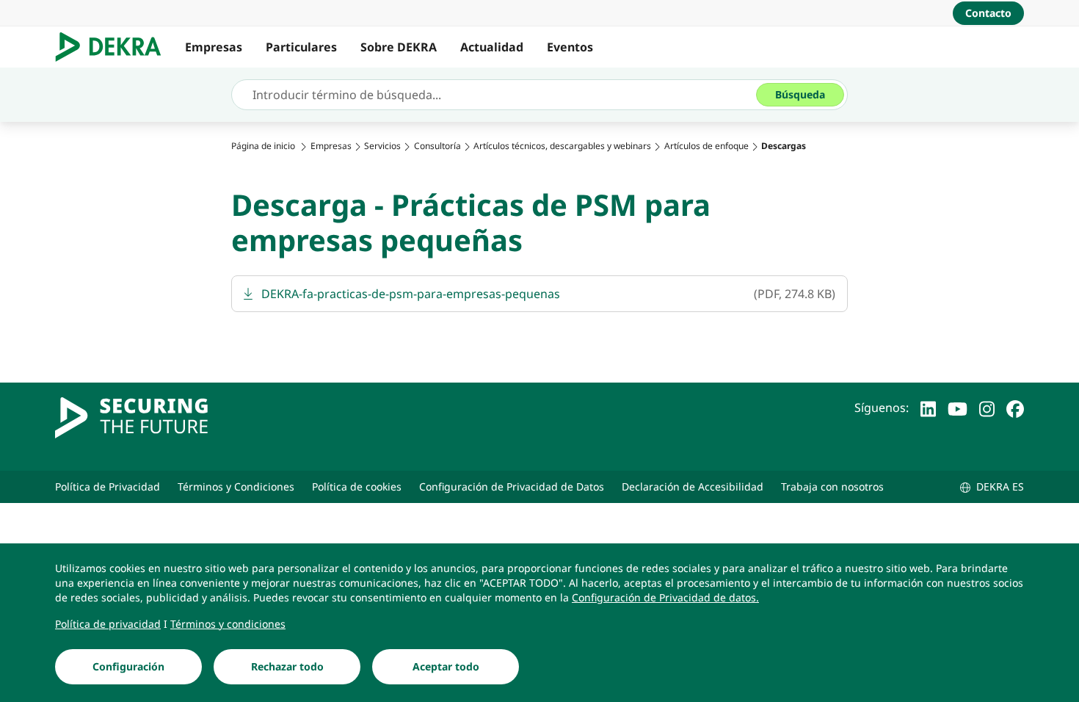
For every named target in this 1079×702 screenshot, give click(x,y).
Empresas (213, 47)
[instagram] (987, 407)
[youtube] (957, 407)
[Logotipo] (114, 47)
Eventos (570, 47)
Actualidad (491, 47)
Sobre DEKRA (398, 47)
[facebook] (1015, 407)
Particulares (301, 47)
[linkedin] (928, 407)
